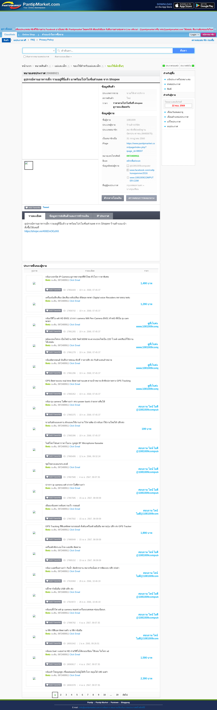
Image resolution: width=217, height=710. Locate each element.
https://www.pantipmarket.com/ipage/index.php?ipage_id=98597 (141, 147)
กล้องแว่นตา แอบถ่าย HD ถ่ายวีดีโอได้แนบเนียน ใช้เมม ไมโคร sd (77, 651)
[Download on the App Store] (183, 5)
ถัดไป (125, 695)
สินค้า (6, 40)
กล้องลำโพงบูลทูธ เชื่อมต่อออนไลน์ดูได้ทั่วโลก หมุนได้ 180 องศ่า (76, 672)
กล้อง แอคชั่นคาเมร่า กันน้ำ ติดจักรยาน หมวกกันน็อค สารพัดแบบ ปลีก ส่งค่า (82, 568)
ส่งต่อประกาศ (173, 84)
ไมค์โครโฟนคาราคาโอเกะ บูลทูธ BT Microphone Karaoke (74, 443)
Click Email (75, 280)
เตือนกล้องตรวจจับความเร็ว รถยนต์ (62, 505)
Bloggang (125, 702)
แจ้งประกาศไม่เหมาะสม (178, 79)
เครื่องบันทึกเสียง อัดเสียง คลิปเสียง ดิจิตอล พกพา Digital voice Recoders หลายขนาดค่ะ (87, 297)
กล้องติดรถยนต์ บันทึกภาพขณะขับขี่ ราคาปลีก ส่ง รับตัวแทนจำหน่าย (78, 360)
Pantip (90, 702)
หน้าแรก (26, 66)
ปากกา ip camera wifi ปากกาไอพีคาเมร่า (65, 484)
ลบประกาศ (172, 126)
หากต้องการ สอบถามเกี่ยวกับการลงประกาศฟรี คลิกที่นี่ (122, 707)
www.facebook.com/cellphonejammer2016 (142, 171)
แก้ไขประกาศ (173, 121)
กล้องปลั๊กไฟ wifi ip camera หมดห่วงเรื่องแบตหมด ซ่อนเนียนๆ (75, 609)
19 (117, 695)
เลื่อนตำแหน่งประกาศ (177, 117)
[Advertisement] (108, 18)
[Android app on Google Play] (205, 5)
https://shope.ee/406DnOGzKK (41, 231)
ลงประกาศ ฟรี (20, 40)
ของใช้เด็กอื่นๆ (115, 66)
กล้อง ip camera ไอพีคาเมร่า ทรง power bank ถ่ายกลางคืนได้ (75, 401)
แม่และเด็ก (61, 66)
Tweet (46, 207)
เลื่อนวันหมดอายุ (175, 112)
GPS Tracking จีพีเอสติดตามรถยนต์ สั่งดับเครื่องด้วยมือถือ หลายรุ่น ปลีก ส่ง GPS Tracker (88, 526)
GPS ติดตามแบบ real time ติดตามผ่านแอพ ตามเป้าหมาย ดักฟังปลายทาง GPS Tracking (88, 380)
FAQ (33, 40)
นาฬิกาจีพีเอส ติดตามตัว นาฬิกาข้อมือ (63, 630)
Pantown (115, 702)
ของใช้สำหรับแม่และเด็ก (87, 66)
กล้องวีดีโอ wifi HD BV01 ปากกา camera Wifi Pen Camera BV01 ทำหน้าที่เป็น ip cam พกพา (87, 319)
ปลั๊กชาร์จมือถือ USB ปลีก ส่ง (59, 588)
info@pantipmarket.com (89, 707)
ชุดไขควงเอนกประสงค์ (56, 464)
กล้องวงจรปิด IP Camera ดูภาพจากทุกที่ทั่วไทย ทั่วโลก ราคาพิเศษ (77, 276)
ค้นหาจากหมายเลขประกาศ (37, 57)
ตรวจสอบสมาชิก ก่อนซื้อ (203, 40)
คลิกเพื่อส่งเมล (133, 161)
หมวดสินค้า (41, 66)
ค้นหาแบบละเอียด (62, 57)
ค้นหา (183, 50)
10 (104, 695)
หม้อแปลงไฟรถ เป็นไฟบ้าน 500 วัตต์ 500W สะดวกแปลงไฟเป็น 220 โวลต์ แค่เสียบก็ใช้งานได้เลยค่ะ (89, 340)
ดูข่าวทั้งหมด (6, 29)
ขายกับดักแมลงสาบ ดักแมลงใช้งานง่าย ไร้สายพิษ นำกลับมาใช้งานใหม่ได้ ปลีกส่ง (84, 422)
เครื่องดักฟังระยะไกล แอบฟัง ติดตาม (63, 547)
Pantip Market (102, 702)
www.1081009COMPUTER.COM (142, 179)
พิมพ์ (169, 89)
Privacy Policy (46, 40)
